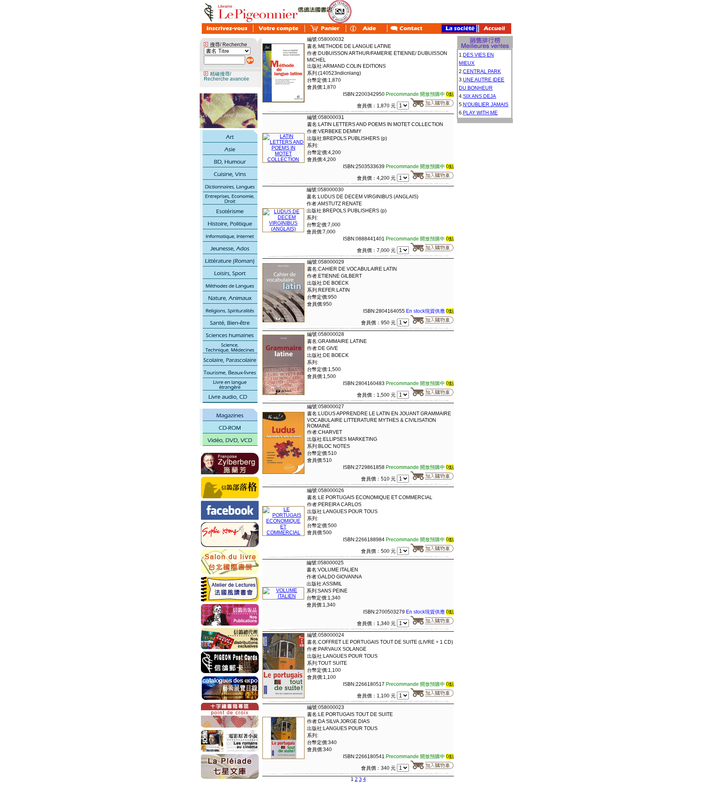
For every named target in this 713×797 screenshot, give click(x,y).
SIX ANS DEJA (479, 96)
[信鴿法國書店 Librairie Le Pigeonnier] (230, 518)
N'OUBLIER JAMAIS (485, 104)
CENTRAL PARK (482, 71)
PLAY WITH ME (480, 113)
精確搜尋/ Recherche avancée (226, 76)
